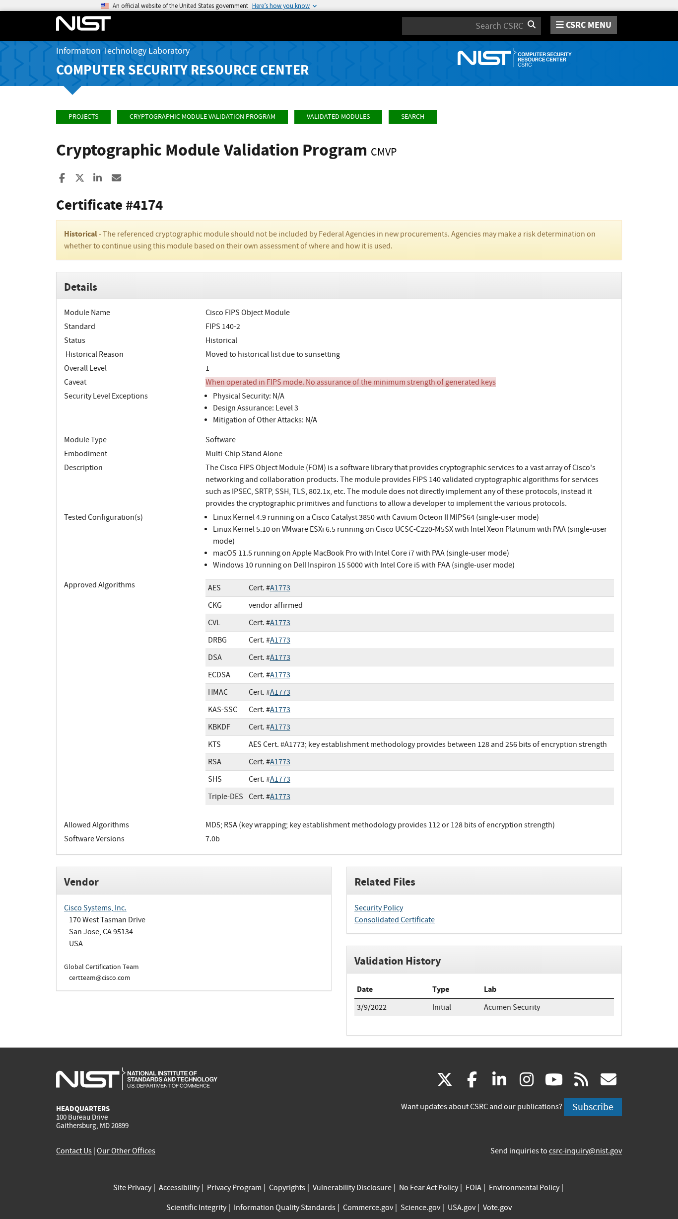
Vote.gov (497, 1208)
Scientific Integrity (196, 1208)
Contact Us (74, 1151)
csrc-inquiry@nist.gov (585, 1151)
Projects (83, 116)
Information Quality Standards (285, 1208)
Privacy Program (234, 1188)
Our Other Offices (126, 1151)
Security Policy (378, 908)
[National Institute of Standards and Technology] (136, 1078)
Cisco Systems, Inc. (95, 908)
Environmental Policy (524, 1188)
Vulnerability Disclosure (352, 1188)
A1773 (280, 588)
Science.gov (420, 1208)
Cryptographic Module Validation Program (202, 116)
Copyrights (287, 1188)
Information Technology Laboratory (123, 51)
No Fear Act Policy (428, 1188)
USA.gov (461, 1208)
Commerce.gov (368, 1208)
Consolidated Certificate (394, 920)
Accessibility (179, 1188)
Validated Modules (338, 116)
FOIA (473, 1188)
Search (412, 116)
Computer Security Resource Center (182, 70)
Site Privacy (132, 1188)
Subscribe (592, 1107)
